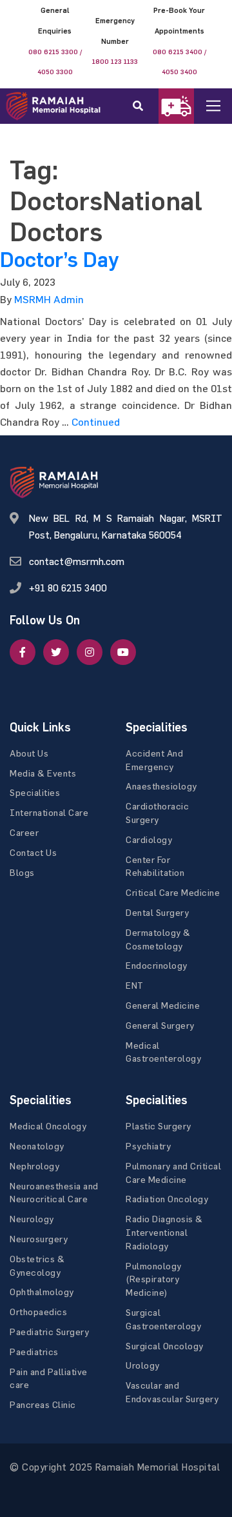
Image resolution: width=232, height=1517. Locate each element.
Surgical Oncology (165, 1345)
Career (24, 832)
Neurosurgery (39, 1238)
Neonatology (37, 1145)
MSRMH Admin (49, 299)
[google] (89, 652)
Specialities (35, 792)
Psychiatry (148, 1145)
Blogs (22, 872)
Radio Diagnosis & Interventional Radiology (164, 1232)
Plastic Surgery (158, 1125)
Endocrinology (157, 965)
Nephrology (34, 1165)
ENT (135, 985)
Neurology (32, 1218)
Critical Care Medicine (173, 892)
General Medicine (163, 1005)
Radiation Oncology (167, 1198)
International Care (49, 812)
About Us (29, 753)
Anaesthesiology (161, 785)
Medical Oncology (48, 1125)
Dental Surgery (157, 912)
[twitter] (56, 652)
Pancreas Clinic (43, 1404)
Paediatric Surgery (49, 1331)
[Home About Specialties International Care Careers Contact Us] (223, 106)
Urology (143, 1365)
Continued (96, 422)
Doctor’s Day (59, 260)
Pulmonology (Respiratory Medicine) (154, 1279)
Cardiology (149, 839)
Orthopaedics (38, 1311)
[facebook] (22, 652)
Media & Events (43, 773)
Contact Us (33, 852)
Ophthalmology (42, 1291)
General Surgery (160, 1025)
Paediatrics (34, 1351)
